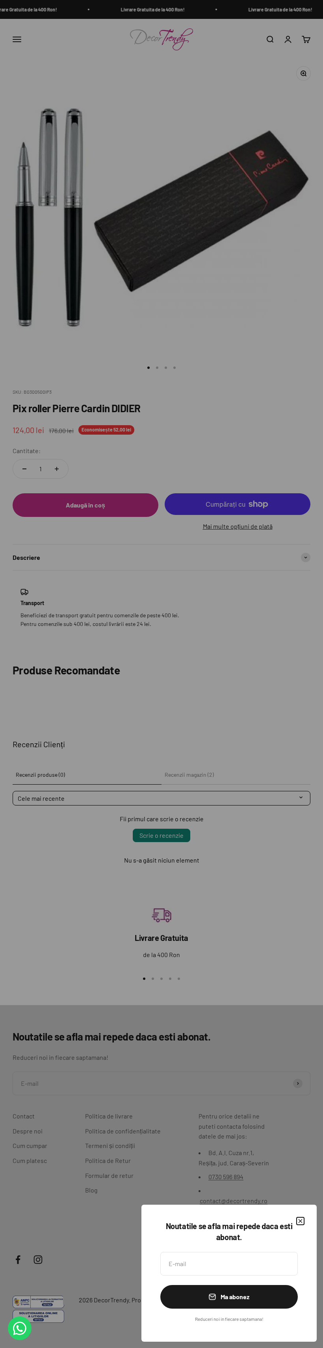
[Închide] (300, 1221)
